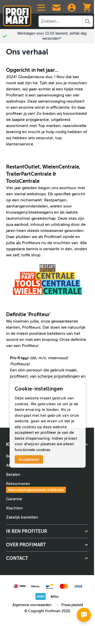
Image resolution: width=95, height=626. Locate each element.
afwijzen (31, 444)
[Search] (87, 21)
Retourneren (35, 486)
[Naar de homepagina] (17, 14)
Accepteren (29, 459)
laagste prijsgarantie (30, 119)
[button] (47, 531)
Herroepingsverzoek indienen (36, 490)
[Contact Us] (56, 8)
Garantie (14, 499)
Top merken (49, 125)
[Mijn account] (72, 8)
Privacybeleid (72, 605)
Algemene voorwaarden (31, 605)
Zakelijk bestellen (22, 517)
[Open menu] (41, 8)
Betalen (13, 474)
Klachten (14, 508)
